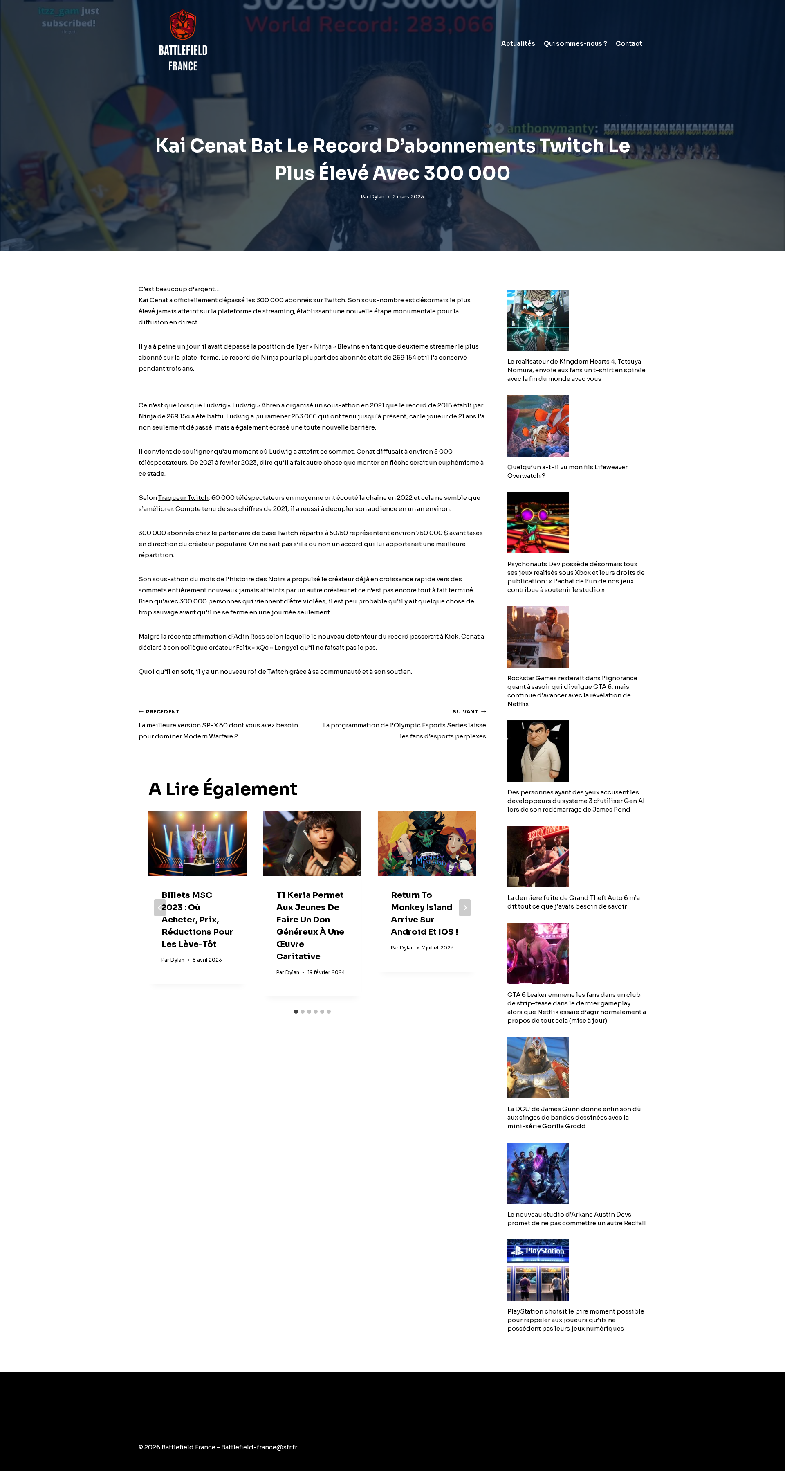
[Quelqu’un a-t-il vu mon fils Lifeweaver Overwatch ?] (576, 426)
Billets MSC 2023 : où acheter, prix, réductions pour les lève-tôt (197, 919)
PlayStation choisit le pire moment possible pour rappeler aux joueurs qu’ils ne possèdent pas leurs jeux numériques (575, 1319)
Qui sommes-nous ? (575, 43)
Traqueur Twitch (183, 498)
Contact (629, 43)
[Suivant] (465, 907)
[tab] (296, 1012)
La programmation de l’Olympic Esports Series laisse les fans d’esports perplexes (404, 724)
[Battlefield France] (182, 43)
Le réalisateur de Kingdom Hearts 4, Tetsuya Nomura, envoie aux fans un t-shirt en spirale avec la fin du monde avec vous (576, 370)
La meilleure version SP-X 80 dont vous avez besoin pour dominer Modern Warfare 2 (218, 724)
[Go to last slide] (160, 907)
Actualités (518, 43)
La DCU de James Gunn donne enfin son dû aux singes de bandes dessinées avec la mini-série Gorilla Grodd (574, 1117)
